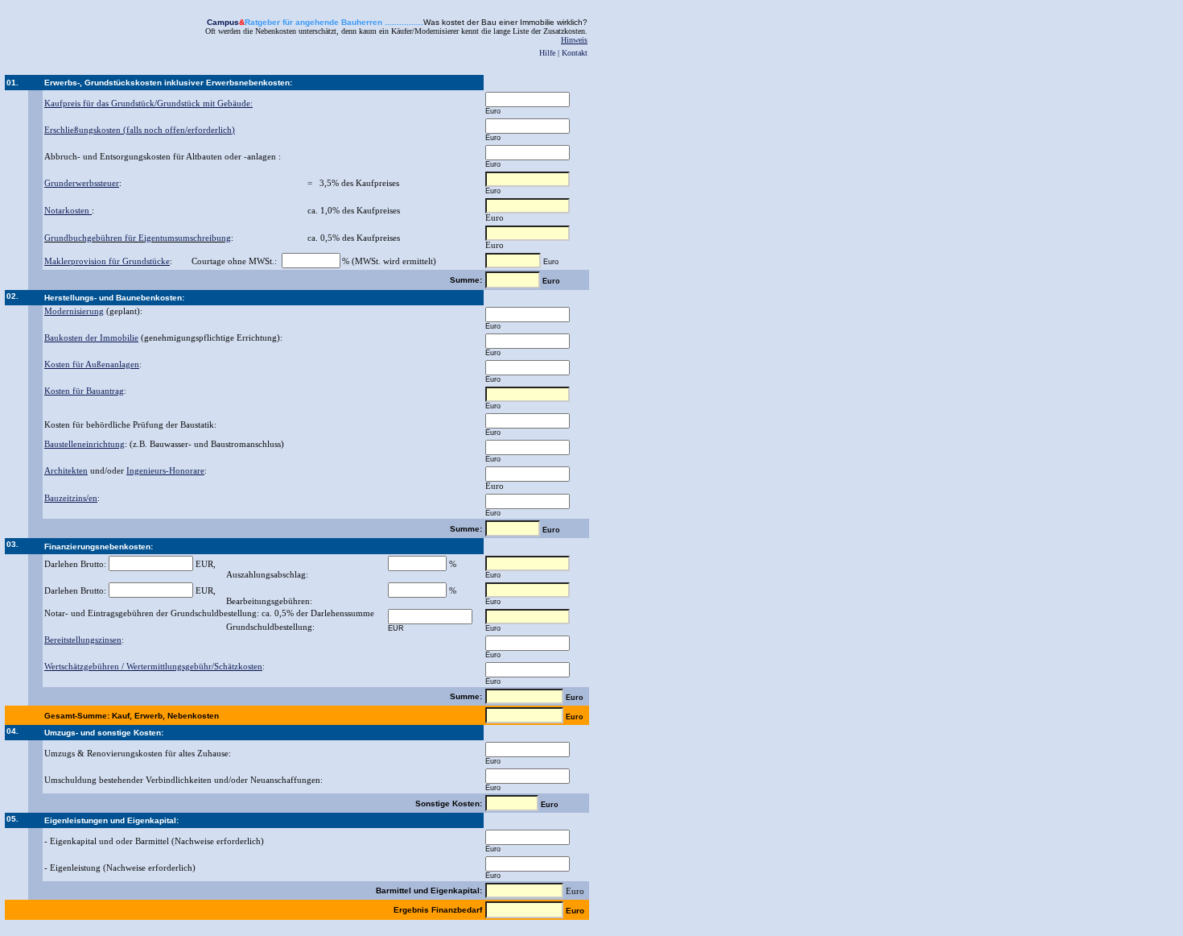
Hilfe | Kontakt (563, 52)
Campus (223, 22)
